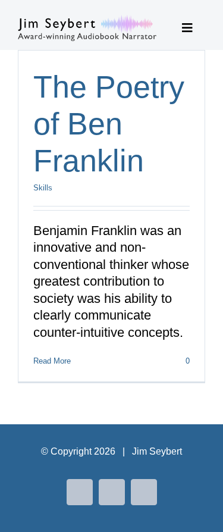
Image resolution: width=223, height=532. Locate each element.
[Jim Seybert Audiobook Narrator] (87, 21)
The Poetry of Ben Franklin (108, 124)
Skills (42, 187)
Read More (52, 360)
